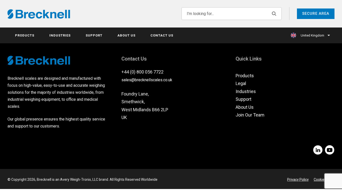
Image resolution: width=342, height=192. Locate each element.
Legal (241, 83)
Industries (60, 35)
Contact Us (161, 35)
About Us (126, 35)
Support (94, 35)
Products (24, 35)
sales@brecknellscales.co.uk (146, 80)
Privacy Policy (298, 180)
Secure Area (315, 13)
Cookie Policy (324, 180)
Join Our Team (250, 115)
